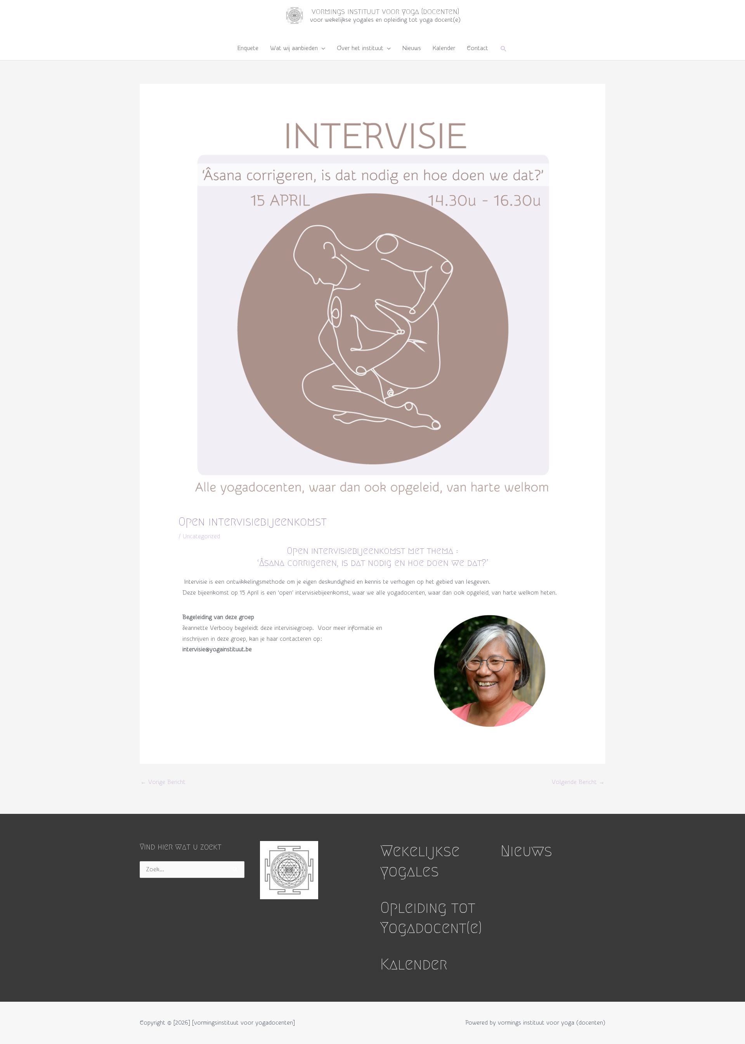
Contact (477, 48)
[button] (504, 48)
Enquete (247, 48)
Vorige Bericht (162, 782)
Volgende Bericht (578, 782)
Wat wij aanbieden (294, 48)
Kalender (444, 48)
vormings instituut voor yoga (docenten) (385, 11)
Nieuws (411, 48)
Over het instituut (360, 48)
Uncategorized (201, 536)
